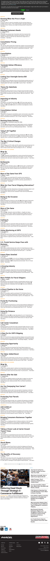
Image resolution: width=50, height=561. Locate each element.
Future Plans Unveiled (8, 255)
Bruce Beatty (4, 198)
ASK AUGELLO (5, 407)
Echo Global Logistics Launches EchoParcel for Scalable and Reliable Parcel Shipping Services (39, 498)
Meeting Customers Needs (10, 30)
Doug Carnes (4, 387)
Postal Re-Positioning (8, 301)
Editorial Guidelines (4, 552)
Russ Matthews (5, 231)
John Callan (19, 122)
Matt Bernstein (5, 55)
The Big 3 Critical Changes (10, 141)
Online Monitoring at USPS (10, 230)
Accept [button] (23, 10)
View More (2, 26)
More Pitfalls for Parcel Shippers (13, 278)
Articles (2, 16)
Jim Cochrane (5, 256)
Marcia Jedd (4, 312)
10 (21, 463)
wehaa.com (47, 550)
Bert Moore (4, 111)
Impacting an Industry (8, 99)
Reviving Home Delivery (9, 121)
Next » (30, 463)
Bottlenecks (5, 162)
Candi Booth (4, 398)
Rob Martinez (5, 142)
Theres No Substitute (8, 87)
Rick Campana (5, 209)
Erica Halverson (5, 290)
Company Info (3, 542)
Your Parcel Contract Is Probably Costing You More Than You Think (38, 471)
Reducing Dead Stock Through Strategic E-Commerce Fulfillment (11, 491)
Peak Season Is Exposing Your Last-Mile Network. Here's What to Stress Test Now (39, 492)
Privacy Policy (13, 4)
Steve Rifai (4, 334)
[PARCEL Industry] (7, 537)
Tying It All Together (8, 131)
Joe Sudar (4, 186)
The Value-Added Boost (9, 354)
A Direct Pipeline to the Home (11, 289)
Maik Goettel (4, 345)
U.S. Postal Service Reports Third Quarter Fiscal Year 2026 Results (39, 520)
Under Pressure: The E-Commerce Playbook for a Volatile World (38, 481)
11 (24, 463)
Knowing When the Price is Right (12, 19)
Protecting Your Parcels (9, 397)
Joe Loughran (5, 78)
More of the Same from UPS (11, 174)
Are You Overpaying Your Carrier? (13, 386)
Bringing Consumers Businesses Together (16, 417)
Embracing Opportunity (9, 344)
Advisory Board (19, 546)
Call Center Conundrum (9, 323)
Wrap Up (3, 152)
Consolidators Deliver (8, 110)
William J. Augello (5, 175)
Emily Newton (5, 495)
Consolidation (5, 53)
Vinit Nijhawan (5, 66)
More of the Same (7, 208)
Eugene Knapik (5, 418)
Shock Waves (5, 443)
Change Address (11, 549)
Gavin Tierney (5, 20)
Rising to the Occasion (9, 197)
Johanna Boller (5, 376)
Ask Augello (3, 405)
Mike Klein (4, 267)
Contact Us (3, 549)
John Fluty (4, 43)
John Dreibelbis (5, 245)
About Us (2, 546)
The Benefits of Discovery (10, 454)
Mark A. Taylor (5, 132)
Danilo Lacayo (14, 122)
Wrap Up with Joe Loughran (7, 149)
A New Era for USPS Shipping (11, 333)
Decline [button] (27, 10)
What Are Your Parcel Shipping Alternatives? (17, 185)
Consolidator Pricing (8, 42)
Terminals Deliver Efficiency (11, 65)
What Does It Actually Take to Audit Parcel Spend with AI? (39, 476)
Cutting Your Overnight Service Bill (13, 77)
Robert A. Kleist (5, 324)
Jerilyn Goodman (5, 31)
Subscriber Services (12, 542)
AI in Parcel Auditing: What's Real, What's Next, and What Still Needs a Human (39, 486)
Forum (17, 542)
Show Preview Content (16, 13)
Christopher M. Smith (6, 122)
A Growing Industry (7, 266)
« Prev (6, 463)
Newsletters (11, 546)
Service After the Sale (8, 375)
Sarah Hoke (4, 355)
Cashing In (4, 220)
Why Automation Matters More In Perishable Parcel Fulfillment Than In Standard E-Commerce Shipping (39, 504)
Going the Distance (7, 311)
